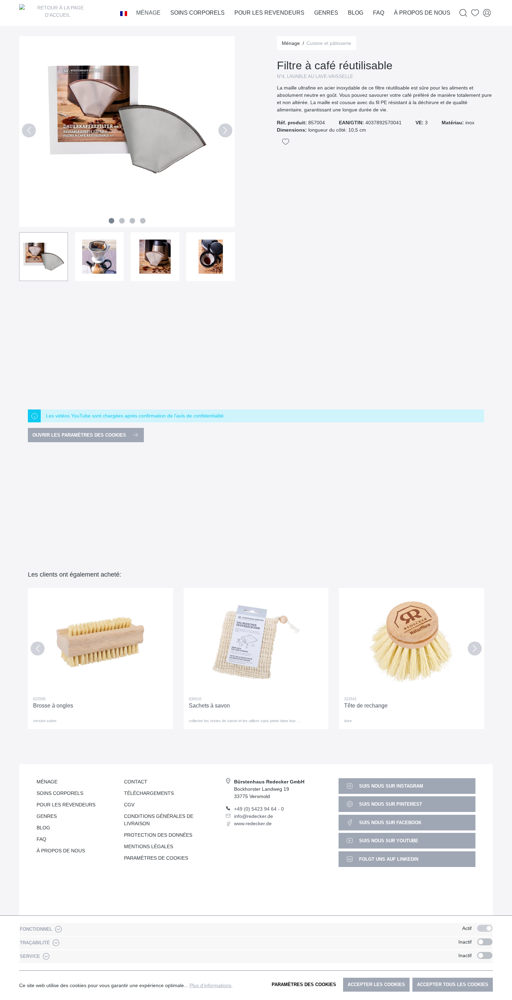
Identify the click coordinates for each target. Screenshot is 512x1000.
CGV (129, 804)
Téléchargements (149, 793)
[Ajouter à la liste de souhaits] (285, 141)
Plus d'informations (210, 985)
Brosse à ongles (53, 706)
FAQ (41, 839)
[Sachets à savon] (256, 642)
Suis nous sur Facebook (389, 822)
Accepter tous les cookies (452, 984)
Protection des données (158, 835)
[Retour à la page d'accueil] (57, 13)
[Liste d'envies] (475, 13)
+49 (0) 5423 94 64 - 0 (259, 809)
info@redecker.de (253, 816)
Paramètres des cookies (304, 984)
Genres (47, 816)
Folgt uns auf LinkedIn (388, 859)
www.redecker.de (253, 823)
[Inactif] (484, 941)
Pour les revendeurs (66, 804)
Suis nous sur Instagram (390, 786)
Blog (43, 827)
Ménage (47, 781)
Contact (135, 781)
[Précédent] (28, 131)
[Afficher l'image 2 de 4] (122, 221)
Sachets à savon (209, 706)
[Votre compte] (487, 13)
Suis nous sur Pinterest (390, 804)
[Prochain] (225, 131)
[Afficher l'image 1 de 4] (111, 221)
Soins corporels (60, 793)
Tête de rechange (366, 706)
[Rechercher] (463, 13)
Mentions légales (148, 846)
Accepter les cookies (376, 984)
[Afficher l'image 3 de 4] (132, 221)
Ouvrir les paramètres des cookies (79, 435)
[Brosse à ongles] (100, 642)
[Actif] (484, 928)
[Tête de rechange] (411, 642)
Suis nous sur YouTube (388, 840)
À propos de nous (61, 850)
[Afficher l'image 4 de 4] (143, 221)
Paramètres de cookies (156, 858)
